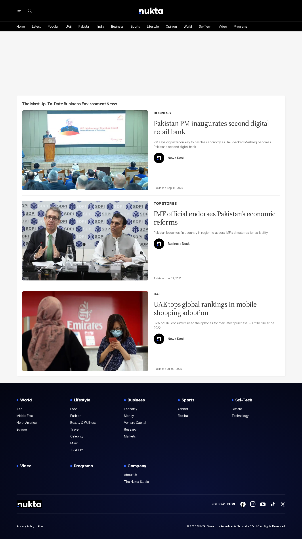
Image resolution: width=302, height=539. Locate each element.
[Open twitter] (282, 504)
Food (74, 409)
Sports (135, 26)
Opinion (171, 26)
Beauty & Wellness (83, 422)
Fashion (75, 416)
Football (183, 416)
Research (131, 429)
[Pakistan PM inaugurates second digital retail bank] (85, 149)
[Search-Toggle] (29, 10)
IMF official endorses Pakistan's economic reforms (214, 218)
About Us (130, 475)
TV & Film (76, 450)
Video (223, 26)
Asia (19, 409)
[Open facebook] (243, 504)
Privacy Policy (25, 526)
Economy (130, 409)
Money (129, 416)
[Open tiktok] (272, 504)
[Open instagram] (253, 504)
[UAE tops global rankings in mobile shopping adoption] (85, 330)
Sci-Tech (205, 26)
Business (117, 26)
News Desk (176, 158)
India (100, 26)
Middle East (25, 416)
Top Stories (165, 203)
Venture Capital (135, 422)
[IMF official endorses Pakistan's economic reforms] (85, 240)
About (41, 526)
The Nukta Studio (136, 481)
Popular (53, 26)
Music (74, 443)
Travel (74, 429)
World (188, 26)
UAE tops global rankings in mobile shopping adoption (205, 308)
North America (26, 422)
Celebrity (76, 436)
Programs (240, 26)
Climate (237, 409)
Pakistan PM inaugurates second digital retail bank (211, 128)
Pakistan (84, 26)
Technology (240, 416)
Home (21, 26)
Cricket (183, 409)
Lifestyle (153, 26)
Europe (22, 429)
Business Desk (178, 244)
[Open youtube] (263, 504)
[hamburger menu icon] (19, 10)
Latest (36, 26)
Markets (130, 436)
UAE (68, 26)
